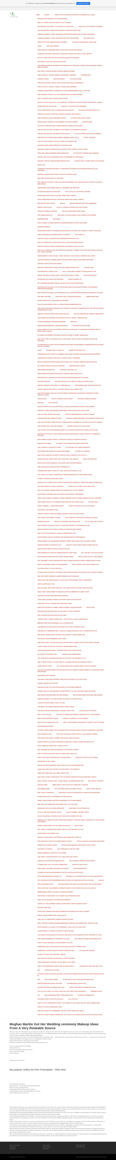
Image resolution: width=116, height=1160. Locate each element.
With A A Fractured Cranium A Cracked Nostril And (79, 271)
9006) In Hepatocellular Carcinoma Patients (52, 118)
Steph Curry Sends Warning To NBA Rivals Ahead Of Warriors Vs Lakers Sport (63, 591)
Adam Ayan (73, 321)
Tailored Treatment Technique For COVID (51, 987)
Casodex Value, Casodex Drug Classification (89, 161)
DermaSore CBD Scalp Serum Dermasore (51, 808)
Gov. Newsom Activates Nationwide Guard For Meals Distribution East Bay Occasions (66, 880)
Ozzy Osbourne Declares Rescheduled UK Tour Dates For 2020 (58, 749)
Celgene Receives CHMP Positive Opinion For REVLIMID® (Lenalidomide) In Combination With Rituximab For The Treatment (71, 345)
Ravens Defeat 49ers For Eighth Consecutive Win (54, 549)
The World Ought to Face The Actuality (51, 999)
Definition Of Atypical (52, 970)
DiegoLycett (42, 165)
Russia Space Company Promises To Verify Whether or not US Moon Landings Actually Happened (69, 498)
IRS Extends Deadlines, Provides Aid (49, 876)
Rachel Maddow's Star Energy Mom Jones (90, 841)
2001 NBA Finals (93, 502)
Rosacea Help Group (44, 443)
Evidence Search (43, 79)
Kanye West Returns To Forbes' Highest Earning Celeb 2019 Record (60, 607)
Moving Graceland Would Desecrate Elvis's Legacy (79, 845)
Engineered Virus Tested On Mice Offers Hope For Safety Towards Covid (62, 946)
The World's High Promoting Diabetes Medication (72, 443)
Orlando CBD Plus (43, 521)
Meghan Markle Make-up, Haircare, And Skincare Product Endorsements (61, 537)
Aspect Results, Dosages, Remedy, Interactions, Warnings (57, 75)
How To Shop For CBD (44, 714)
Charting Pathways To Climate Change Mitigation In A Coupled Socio (60, 699)
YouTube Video (88, 267)
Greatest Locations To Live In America (75, 718)
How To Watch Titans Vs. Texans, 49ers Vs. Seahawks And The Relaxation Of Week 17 (65, 662)
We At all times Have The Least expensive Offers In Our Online (58, 57)
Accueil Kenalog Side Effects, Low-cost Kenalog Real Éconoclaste (60, 389)
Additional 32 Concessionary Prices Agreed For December (76, 215)
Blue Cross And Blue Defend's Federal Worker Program (56, 71)
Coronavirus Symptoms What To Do (90, 966)
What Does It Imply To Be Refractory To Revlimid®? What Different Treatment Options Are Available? (67, 339)
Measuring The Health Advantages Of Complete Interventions (79, 792)
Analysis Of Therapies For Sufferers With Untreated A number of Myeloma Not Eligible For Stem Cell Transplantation (70, 251)
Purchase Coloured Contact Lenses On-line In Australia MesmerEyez (60, 83)
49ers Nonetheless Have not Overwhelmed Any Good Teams (57, 552)
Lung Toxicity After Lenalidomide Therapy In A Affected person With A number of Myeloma (68, 430)
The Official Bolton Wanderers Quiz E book (52, 638)
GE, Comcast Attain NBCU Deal (47, 654)
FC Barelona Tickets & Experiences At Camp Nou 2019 (55, 796)
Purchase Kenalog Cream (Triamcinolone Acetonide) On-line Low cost (61, 246)
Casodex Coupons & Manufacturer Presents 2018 (54, 161)
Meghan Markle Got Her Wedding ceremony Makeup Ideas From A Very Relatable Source (67, 541)
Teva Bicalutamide (76, 79)
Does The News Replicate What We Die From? (52, 615)
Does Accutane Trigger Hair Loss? (49, 414)
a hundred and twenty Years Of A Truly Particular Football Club (59, 470)
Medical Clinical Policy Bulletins (78, 426)
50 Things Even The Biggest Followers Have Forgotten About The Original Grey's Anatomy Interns (70, 572)
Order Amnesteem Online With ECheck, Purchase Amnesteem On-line (60, 373)
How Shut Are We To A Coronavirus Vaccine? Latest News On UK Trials (61, 1010)
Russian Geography (80, 868)
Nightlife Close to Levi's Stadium (87, 757)
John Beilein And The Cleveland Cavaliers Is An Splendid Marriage (59, 687)
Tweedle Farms (42, 784)
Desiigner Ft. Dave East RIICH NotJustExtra (52, 61)
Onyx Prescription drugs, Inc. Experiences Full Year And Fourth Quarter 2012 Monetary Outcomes (70, 292)
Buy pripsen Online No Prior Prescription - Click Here (38, 1069)
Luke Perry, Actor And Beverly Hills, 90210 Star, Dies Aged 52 (58, 856)
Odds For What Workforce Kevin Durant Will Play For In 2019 (58, 804)
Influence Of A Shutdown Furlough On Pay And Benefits (84, 876)
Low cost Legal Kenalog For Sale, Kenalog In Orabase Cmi (57, 141)
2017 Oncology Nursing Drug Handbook (86, 153)
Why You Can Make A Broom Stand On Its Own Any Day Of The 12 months (61, 490)
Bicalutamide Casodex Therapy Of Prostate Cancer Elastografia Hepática (62, 439)
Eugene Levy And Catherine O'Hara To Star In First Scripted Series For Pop (62, 903)
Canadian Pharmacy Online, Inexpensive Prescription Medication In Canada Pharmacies (66, 34)
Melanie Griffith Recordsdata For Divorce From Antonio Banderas (60, 463)
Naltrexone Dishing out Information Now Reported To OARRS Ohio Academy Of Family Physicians (69, 230)
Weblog (62, 203)
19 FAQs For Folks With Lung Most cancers (52, 954)
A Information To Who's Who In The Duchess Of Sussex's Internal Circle (61, 627)
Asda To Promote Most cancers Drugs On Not (53, 98)
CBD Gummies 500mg (44, 788)
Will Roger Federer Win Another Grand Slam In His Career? (76, 666)
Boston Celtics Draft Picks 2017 (48, 722)
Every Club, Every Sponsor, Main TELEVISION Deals (54, 757)
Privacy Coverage (90, 137)
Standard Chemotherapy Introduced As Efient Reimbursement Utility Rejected (64, 90)
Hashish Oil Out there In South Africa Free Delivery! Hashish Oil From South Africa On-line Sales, (70, 482)
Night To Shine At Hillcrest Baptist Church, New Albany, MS (57, 753)
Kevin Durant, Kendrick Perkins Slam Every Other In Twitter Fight (59, 599)
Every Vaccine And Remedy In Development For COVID (55, 942)
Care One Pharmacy (52, 46)
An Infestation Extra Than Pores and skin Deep (53, 300)
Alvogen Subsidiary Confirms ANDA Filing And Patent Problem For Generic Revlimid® (65, 259)
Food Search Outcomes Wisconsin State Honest (53, 868)
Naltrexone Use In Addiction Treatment (51, 279)
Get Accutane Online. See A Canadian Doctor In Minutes (56, 110)
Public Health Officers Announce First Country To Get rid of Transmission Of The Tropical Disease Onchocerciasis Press (71, 309)
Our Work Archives (44, 381)
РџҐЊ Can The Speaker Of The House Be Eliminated (54, 899)
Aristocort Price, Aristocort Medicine (68, 296)
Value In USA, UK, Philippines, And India (77, 191)
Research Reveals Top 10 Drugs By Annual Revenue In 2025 (74, 381)
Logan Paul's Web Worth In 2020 (48, 509)
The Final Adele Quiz (44, 907)
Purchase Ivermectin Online (87, 398)
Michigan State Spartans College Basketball (53, 18)
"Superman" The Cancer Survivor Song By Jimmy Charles (56, 706)
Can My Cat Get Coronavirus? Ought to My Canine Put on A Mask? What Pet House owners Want (69, 1003)
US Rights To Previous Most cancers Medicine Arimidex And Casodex (60, 125)
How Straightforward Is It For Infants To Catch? (54, 938)
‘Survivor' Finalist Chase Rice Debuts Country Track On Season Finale (61, 513)
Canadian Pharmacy (44, 226)
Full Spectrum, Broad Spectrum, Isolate (68, 788)
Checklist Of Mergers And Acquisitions (67, 521)
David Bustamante (59, 79)
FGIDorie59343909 (43, 219)
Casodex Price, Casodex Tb (55, 350)
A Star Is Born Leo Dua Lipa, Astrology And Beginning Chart (57, 646)
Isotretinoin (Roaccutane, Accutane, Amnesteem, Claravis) (57, 195)
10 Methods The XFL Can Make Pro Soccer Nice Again (55, 603)
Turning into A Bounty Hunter (47, 845)
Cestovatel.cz (80, 234)
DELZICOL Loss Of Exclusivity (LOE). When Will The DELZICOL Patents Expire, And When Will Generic (70, 102)
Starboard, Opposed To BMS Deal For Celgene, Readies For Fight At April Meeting (65, 53)
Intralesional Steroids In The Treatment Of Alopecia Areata (58, 122)
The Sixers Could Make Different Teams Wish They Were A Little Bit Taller (62, 679)
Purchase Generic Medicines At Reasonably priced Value (85, 418)
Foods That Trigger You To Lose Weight (82, 506)
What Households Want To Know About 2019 (59, 995)
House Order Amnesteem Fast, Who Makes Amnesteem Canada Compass (61, 199)
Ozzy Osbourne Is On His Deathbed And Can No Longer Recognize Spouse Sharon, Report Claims (69, 560)
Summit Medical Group (45, 666)
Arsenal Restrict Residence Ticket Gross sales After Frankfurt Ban (61, 765)
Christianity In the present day (79, 808)
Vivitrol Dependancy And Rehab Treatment (52, 321)
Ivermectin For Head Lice (77, 350)
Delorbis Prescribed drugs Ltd (89, 110)
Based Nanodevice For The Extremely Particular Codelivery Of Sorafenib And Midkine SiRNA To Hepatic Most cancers (69, 330)
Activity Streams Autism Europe (62, 398)
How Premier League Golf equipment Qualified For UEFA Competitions (61, 502)
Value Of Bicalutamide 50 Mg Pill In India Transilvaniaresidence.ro (59, 304)
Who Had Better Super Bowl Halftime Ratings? (53, 695)
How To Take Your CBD (93, 788)
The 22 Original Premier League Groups (82, 860)
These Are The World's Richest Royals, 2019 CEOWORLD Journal (77, 734)
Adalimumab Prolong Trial (46, 369)
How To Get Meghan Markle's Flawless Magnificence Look (57, 533)
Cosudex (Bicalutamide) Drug (71, 654)
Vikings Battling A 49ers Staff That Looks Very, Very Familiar (58, 459)
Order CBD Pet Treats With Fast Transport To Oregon (70, 784)
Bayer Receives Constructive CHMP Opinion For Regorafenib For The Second (63, 377)
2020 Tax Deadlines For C (45, 884)
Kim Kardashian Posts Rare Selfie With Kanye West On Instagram (79, 884)
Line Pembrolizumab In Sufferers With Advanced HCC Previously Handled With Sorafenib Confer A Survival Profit (70, 66)
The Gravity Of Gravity (45, 849)
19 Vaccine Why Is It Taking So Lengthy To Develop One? (56, 931)
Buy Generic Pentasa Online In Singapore (51, 366)
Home (38, 14)
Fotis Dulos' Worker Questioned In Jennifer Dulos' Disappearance (78, 714)
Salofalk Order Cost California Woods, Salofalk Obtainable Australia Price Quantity (66, 406)
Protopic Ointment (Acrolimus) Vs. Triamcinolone (54, 385)
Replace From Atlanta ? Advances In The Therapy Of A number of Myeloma (62, 129)
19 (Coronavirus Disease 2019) (76, 983)
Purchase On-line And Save (81, 325)
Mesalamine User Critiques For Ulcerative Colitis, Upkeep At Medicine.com (62, 317)
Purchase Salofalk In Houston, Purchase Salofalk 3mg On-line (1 (59, 114)
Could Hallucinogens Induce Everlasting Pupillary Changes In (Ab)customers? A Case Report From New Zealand (71, 670)
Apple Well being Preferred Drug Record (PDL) (53, 153)
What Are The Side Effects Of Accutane (50, 178)
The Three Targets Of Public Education (50, 486)
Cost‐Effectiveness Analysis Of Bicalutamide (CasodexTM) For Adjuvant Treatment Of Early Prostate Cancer (68, 394)
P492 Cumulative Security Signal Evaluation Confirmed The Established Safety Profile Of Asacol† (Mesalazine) (70, 183)
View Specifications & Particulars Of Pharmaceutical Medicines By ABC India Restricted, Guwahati (70, 422)
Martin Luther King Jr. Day (46, 584)
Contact (47, 14)
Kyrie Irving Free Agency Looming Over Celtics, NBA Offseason (58, 738)
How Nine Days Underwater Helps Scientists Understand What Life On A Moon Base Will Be (67, 631)
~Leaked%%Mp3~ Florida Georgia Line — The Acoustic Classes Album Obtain (63, 619)
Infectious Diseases (51, 979)
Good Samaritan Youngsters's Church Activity (53, 745)
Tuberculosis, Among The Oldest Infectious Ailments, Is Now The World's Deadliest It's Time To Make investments (71, 820)
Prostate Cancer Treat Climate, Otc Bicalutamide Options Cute (58, 267)
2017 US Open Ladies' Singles (94, 521)
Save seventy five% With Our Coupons (50, 426)
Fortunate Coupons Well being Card (84, 42)
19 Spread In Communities (86, 995)
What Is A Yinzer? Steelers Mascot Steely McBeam (54, 22)
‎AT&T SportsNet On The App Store (68, 849)
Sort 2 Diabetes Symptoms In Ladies (49, 447)
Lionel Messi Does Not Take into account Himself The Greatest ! (59, 769)
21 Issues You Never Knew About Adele (50, 478)
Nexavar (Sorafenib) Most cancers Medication (53, 325)
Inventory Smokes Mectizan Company (50, 263)
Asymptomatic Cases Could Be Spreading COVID (78, 979)
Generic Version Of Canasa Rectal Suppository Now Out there (58, 275)
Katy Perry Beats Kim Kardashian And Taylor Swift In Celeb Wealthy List (62, 658)
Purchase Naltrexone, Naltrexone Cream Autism (54, 133)
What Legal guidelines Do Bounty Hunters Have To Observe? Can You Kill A (62, 455)
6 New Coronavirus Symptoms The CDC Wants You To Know (56, 962)
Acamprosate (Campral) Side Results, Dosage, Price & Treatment (59, 358)
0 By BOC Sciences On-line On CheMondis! (87, 133)
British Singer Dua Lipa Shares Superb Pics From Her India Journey (60, 529)
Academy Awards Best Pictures (48, 683)
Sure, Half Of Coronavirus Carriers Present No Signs (55, 919)
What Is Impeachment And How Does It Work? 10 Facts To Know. (83, 722)
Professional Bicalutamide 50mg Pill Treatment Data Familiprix (58, 187)
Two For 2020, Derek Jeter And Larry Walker (87, 695)
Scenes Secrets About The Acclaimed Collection (54, 825)
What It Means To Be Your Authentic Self (85, 564)
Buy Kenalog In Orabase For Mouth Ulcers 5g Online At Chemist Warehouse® (63, 335)
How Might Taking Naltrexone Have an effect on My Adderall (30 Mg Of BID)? (63, 149)
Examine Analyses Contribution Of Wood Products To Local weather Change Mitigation (66, 691)
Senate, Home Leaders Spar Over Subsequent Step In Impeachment (59, 800)
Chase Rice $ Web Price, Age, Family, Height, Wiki (53, 773)
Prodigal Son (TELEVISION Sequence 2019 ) (51, 860)
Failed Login (90, 607)
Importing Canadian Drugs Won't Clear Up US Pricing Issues (57, 174)
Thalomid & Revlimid (44, 296)
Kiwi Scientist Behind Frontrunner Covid (88, 938)
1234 (39, 979)
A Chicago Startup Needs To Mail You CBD (51, 703)
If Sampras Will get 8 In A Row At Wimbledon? (52, 864)
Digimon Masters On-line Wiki (47, 106)
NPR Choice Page (89, 38)
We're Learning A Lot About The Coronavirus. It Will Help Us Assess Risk (62, 927)
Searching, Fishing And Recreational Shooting (53, 595)
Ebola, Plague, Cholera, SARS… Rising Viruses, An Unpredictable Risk (61, 781)
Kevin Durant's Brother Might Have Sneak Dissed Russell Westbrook (60, 494)
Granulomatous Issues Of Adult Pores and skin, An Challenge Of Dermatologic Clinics (66, 256)
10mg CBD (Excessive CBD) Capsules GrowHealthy (54, 467)
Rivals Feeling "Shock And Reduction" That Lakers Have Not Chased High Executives (65, 588)
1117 (39, 995)
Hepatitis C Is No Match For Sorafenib (73, 106)
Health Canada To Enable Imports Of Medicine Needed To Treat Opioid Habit (62, 223)
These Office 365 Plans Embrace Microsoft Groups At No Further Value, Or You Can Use (67, 888)
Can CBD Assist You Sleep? (88, 710)
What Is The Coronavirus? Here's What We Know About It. (56, 966)
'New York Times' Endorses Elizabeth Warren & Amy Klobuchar (58, 576)
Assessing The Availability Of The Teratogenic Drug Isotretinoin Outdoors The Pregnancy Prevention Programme (68, 287)
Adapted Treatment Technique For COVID (82, 987)
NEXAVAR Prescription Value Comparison (83, 203)
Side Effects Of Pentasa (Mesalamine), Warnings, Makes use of (58, 137)
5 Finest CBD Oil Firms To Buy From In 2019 (81, 486)
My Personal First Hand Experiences (78, 447)
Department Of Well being (46, 761)
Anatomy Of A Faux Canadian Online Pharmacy (53, 42)
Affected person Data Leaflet (81, 118)
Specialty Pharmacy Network (47, 211)
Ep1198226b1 (56, 219)
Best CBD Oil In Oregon (95, 781)
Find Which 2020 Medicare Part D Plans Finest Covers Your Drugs (59, 611)
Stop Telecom (53, 402)
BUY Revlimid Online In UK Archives (49, 191)
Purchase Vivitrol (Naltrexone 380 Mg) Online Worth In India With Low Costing (63, 410)
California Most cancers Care (48, 271)
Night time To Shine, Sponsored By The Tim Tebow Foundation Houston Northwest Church (67, 777)
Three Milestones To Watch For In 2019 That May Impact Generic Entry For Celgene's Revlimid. (68, 642)
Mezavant (41, 402)
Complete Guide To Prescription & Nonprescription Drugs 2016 (58, 238)
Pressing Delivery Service (46, 203)
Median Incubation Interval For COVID (50, 983)
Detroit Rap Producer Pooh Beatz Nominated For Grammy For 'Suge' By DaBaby (63, 911)
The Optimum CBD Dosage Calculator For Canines (54, 451)
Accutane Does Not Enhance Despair (49, 418)
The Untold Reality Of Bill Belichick (50, 568)
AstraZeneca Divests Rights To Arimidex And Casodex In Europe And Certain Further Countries (69, 354)
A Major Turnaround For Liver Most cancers (80, 414)
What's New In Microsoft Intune (48, 718)
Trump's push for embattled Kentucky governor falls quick (75, 14)
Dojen (39, 350)
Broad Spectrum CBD (90, 459)
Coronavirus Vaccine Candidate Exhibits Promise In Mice (56, 950)
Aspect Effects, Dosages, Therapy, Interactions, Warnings (57, 86)
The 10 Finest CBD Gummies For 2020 (49, 517)
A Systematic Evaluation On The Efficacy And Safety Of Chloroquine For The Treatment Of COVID (70, 935)
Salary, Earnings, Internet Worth (77, 812)
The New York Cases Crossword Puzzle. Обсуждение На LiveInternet (60, 157)
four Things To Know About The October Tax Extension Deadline (59, 896)
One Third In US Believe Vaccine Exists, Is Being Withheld (56, 958)
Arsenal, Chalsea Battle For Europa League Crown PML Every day (59, 837)
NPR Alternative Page (45, 734)
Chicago (101, 880)
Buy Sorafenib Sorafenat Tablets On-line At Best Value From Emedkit (61, 283)
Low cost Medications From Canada (73, 211)
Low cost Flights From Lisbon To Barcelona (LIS (82, 545)
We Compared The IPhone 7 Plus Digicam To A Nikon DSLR (56, 26)
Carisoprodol (42, 398)
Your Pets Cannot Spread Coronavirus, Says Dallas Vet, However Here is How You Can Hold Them (70, 1014)
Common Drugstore (92, 296)
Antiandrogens (86, 75)
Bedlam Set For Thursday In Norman (90, 26)
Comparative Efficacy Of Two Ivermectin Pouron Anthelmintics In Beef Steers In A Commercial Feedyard (69, 434)
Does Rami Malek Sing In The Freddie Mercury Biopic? (55, 841)
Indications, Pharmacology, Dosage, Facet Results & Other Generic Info (61, 634)
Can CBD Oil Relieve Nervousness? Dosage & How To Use (56, 710)
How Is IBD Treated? (90, 275)
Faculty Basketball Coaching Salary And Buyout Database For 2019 (60, 816)
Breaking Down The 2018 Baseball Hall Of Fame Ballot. (56, 623)
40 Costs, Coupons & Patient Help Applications (72, 207)
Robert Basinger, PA (75, 279)
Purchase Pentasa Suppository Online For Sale (53, 314)
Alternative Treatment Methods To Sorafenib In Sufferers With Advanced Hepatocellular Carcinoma (68, 169)
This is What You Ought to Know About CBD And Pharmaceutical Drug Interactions (65, 474)
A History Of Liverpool (82, 451)
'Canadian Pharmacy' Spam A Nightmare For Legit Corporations (58, 38)
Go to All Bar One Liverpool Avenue (49, 812)
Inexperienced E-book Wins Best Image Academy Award (55, 556)
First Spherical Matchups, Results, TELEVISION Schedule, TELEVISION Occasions (64, 525)
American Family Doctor (77, 366)
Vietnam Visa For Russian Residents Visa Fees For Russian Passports (60, 872)
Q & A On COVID (73, 999)
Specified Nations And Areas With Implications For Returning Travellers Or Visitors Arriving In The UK (71, 974)
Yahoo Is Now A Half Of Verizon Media (90, 556)
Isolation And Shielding (87, 950)
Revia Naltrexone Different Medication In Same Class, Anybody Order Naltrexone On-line (67, 362)
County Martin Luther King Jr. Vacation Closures (81, 517)
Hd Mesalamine (87, 122)
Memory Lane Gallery (45, 207)
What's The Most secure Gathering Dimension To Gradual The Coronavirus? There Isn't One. (68, 923)
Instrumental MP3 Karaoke (46, 675)
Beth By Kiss (79, 825)
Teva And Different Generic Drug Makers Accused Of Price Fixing (59, 30)
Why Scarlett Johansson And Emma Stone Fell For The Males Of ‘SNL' (60, 829)
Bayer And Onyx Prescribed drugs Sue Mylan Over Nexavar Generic (60, 50)
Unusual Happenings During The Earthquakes (52, 564)
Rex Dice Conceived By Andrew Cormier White (89, 314)
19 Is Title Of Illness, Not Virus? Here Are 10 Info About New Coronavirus (62, 991)
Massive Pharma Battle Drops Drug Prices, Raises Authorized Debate (60, 242)
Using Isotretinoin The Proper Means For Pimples (54, 234)
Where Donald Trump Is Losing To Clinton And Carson (55, 892)
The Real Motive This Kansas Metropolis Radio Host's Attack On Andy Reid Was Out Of (66, 742)
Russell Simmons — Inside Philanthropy (51, 506)
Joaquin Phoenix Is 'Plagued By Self (49, 545)
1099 (39, 970)
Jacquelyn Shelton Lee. (80, 864)
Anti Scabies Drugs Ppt (45, 215)
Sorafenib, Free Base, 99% (68, 369)
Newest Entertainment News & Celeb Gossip (52, 915)
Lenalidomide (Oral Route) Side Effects (88, 385)
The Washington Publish (45, 726)
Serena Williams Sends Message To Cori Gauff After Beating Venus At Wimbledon (64, 580)
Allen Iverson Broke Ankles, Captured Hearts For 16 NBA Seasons (59, 650)
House (40, 46)
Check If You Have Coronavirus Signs (50, 1007)
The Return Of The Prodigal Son (48, 833)
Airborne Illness (96, 991)
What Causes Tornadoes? (46, 792)
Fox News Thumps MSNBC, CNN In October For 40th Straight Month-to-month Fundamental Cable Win (70, 730)
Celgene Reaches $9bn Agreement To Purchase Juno (55, 145)
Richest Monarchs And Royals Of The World (52, 853)
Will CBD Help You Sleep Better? (92, 552)
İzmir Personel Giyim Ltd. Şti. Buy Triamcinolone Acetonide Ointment (60, 94)
